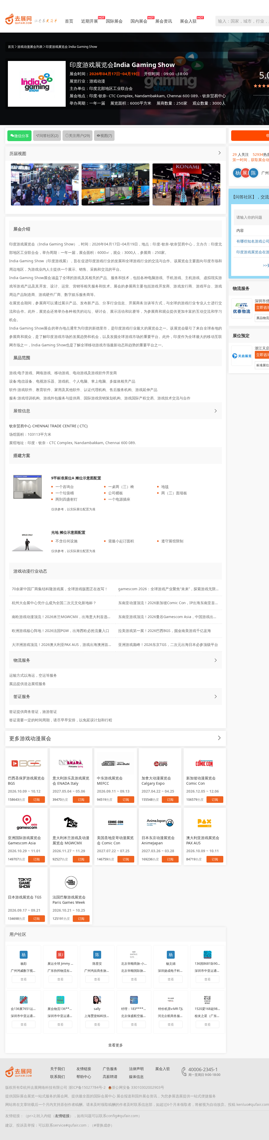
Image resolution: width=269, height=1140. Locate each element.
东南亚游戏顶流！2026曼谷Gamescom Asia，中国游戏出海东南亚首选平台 (180, 616)
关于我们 (57, 1068)
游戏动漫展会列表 (30, 46)
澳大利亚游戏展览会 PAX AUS (202, 840)
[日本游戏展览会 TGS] (26, 882)
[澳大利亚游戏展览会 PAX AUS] (204, 822)
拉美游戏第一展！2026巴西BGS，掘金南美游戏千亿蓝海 (164, 630)
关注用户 (79, 135)
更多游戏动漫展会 (30, 738)
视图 (106, 135)
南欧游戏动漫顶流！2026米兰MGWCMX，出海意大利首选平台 (63, 616)
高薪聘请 (110, 1076)
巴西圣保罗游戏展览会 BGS (26, 781)
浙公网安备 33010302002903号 (138, 1087)
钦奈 (102, 95)
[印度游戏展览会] (44, 184)
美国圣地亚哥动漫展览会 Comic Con (115, 840)
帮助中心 (83, 1076)
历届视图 (17, 153)
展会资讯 (163, 21)
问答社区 (48, 135)
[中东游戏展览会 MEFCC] (115, 763)
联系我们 (57, 1076)
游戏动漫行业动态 (30, 571)
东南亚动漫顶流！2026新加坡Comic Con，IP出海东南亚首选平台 (172, 602)
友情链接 (83, 1068)
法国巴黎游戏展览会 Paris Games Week (69, 900)
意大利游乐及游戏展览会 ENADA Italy (71, 781)
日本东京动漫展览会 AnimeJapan (158, 840)
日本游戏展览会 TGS (25, 897)
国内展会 (139, 21)
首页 (69, 21)
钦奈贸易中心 (214, 95)
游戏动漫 (97, 81)
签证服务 (21, 696)
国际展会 (114, 21)
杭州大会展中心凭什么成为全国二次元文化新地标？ (54, 602)
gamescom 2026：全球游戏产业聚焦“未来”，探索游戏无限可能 (170, 588)
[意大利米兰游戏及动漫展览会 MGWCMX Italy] (71, 822)
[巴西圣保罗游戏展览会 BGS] (26, 763)
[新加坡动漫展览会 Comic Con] (204, 763)
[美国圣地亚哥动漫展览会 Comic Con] (115, 822)
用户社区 (17, 934)
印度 (93, 95)
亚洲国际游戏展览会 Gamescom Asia (24, 840)
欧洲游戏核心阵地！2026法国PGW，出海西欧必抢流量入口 (60, 630)
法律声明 (136, 1068)
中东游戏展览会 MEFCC (110, 781)
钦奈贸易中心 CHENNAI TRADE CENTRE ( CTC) (48, 425)
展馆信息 (21, 411)
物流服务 (21, 660)
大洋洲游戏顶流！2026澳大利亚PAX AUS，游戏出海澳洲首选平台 (65, 644)
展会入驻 (188, 21)
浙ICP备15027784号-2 (87, 1087)
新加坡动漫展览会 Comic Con (201, 781)
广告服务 (110, 1068)
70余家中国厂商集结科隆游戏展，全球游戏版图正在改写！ (60, 588)
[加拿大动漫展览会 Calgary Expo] (160, 763)
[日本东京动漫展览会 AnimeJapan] (160, 822)
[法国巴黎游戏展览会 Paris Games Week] (71, 882)
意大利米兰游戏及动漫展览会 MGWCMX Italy (71, 840)
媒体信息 (136, 1076)
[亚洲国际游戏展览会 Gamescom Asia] (26, 822)
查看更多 (115, 1045)
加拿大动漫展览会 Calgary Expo (156, 781)
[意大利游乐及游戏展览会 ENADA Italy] (71, 763)
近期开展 (89, 21)
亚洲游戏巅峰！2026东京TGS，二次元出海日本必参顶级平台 (168, 644)
